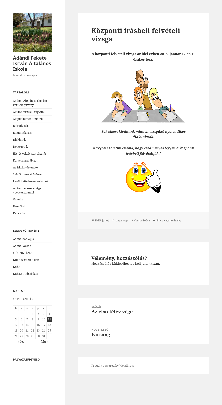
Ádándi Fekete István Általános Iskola (32, 63)
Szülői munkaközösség (27, 174)
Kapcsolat (19, 213)
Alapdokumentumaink (28, 119)
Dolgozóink (20, 146)
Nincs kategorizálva (168, 220)
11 (49, 319)
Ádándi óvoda (22, 246)
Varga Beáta (142, 220)
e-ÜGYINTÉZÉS (22, 253)
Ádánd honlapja (23, 239)
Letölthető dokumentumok (30, 181)
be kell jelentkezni (144, 263)
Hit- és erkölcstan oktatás (29, 153)
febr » (44, 342)
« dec (21, 342)
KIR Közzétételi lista (26, 260)
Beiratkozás (20, 126)
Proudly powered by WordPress (112, 365)
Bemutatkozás (22, 133)
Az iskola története (25, 167)
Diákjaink (19, 140)
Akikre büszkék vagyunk (29, 112)
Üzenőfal (19, 206)
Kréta (16, 267)
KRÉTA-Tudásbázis (25, 274)
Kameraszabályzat (25, 160)
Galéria (18, 199)
